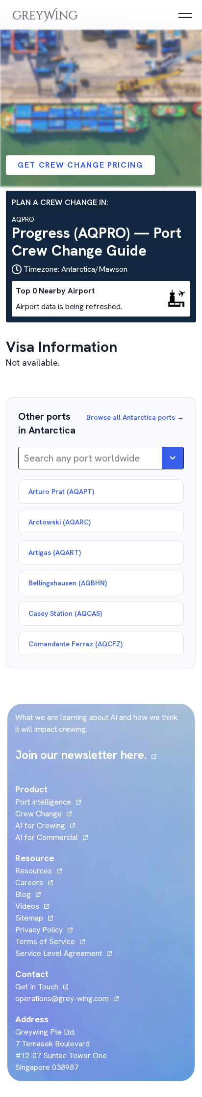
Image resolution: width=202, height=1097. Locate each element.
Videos (32, 906)
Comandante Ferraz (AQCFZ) (75, 643)
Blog (28, 894)
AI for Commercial (46, 837)
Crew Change (38, 813)
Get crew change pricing (80, 165)
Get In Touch (41, 987)
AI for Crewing (40, 825)
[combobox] (25, 458)
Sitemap (29, 918)
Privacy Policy (39, 929)
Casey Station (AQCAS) (65, 613)
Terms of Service (45, 941)
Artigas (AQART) (54, 552)
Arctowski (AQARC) (59, 522)
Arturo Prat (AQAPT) (61, 491)
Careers (34, 882)
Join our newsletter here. (85, 754)
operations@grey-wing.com (62, 998)
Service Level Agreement (58, 953)
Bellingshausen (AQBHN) (67, 582)
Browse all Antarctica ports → (135, 417)
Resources (33, 871)
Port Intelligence (43, 802)
